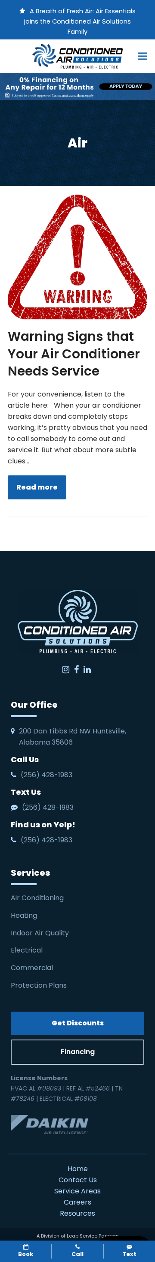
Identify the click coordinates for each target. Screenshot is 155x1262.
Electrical (27, 950)
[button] (142, 56)
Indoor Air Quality (41, 933)
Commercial (32, 968)
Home (78, 1169)
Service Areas (77, 1191)
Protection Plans (39, 985)
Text (129, 1254)
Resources (77, 1213)
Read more (37, 487)
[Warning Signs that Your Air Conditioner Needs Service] (77, 256)
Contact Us (78, 1180)
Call (77, 1254)
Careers (77, 1202)
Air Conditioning (37, 898)
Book (25, 1254)
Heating (25, 915)
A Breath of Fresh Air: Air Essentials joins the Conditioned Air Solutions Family (80, 21)
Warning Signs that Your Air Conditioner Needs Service (74, 354)
